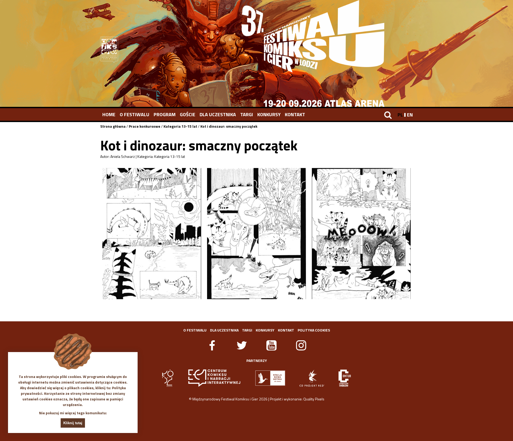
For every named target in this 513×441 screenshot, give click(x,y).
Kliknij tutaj (72, 423)
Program (165, 114)
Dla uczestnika (218, 114)
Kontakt (295, 114)
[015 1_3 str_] (151, 233)
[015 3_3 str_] (361, 233)
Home (108, 114)
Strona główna (113, 126)
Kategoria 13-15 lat (180, 126)
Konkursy (269, 114)
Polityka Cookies (314, 330)
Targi (246, 114)
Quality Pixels (313, 399)
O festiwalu (134, 114)
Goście (187, 114)
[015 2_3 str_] (256, 233)
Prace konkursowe (144, 126)
